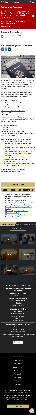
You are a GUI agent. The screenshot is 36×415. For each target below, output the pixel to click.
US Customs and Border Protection (15, 215)
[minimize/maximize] (33, 16)
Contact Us (18, 357)
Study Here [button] (8, 239)
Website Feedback (18, 360)
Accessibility (18, 374)
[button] (31, 410)
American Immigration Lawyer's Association (18, 205)
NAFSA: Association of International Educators (19, 203)
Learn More (5, 26)
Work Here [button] (26, 239)
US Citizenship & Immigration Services (16, 211)
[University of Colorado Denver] (6, 2)
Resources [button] (26, 254)
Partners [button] (8, 270)
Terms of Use (18, 370)
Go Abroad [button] (8, 254)
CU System (18, 364)
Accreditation (18, 377)
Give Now (18, 384)
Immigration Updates (11, 32)
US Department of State (12, 213)
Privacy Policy (18, 367)
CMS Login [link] (18, 406)
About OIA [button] (26, 270)
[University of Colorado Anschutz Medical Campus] (15, 2)
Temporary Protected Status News (15, 217)
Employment (18, 381)
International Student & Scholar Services (12, 36)
